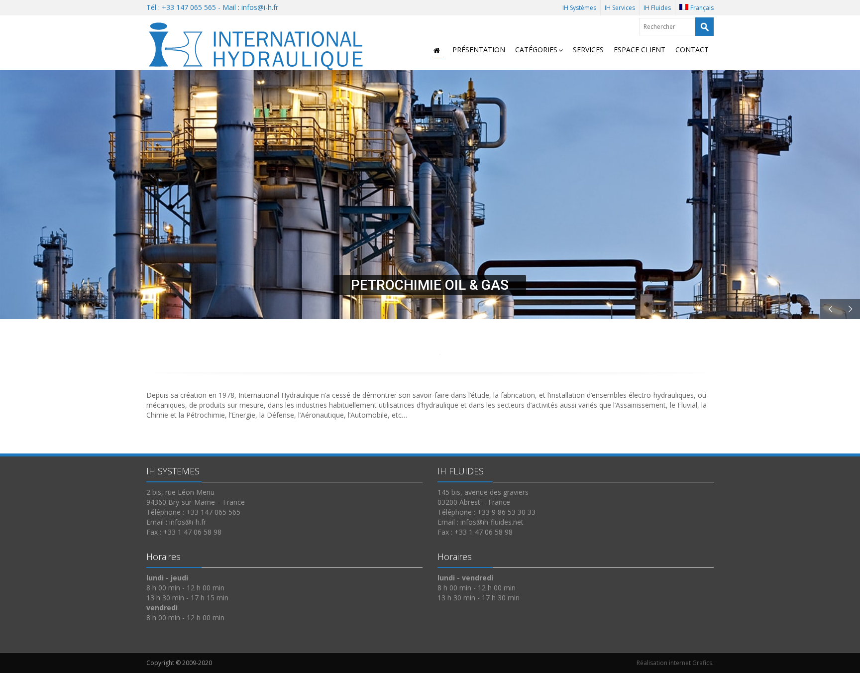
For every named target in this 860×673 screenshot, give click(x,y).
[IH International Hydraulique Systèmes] (258, 44)
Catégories (536, 49)
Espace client (639, 49)
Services (588, 49)
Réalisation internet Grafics (674, 663)
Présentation (478, 49)
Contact (692, 49)
